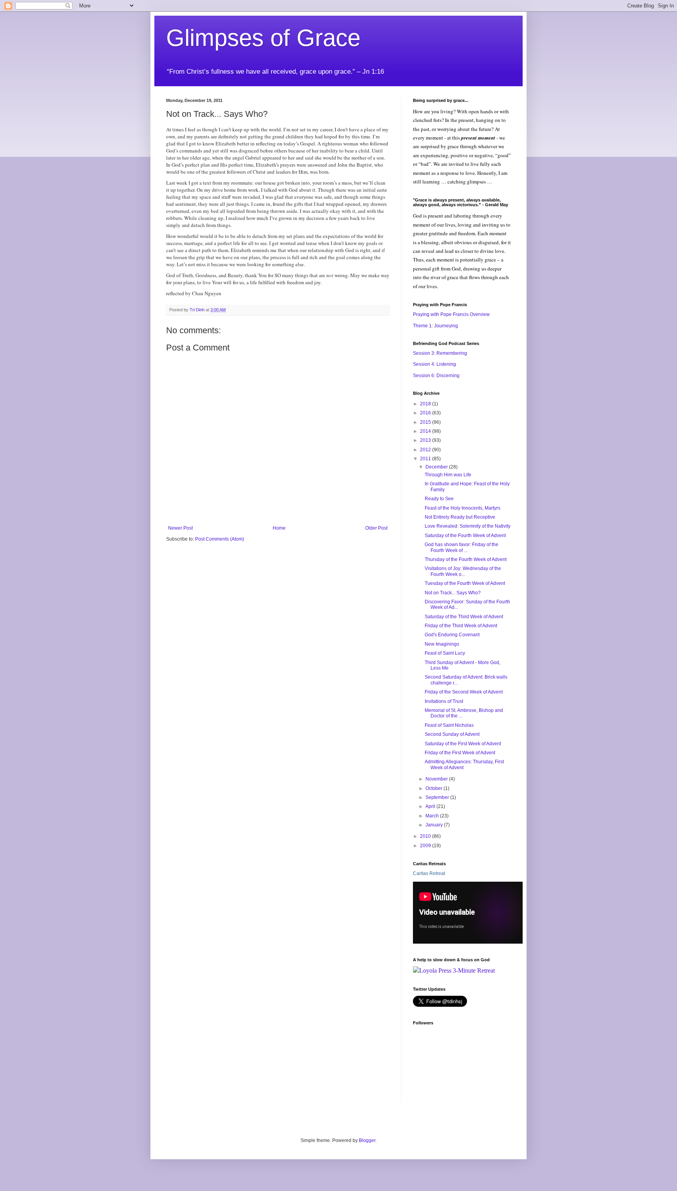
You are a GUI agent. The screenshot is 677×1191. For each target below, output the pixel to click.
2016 (426, 413)
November (437, 779)
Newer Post (180, 528)
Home (279, 528)
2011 (426, 458)
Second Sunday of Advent (452, 734)
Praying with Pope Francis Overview (451, 314)
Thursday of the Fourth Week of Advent (466, 559)
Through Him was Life (448, 474)
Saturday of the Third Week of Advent (464, 616)
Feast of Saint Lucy (445, 653)
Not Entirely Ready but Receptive (460, 517)
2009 (426, 845)
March (432, 816)
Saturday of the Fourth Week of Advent (465, 535)
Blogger (367, 1140)
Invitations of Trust (444, 701)
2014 (426, 431)
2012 (426, 449)
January (434, 825)
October (434, 788)
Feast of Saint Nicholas (449, 725)
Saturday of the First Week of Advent (463, 743)
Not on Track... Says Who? (453, 593)
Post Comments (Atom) (219, 539)
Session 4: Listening (434, 364)
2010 (426, 836)
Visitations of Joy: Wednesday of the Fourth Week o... (463, 571)
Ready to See (439, 498)
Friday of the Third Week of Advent (461, 625)
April (430, 806)
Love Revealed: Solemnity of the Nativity (467, 526)
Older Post (376, 528)
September (437, 797)
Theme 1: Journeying (435, 326)
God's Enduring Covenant (452, 634)
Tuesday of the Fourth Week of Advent (465, 583)
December (437, 467)
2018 (426, 404)
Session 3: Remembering (440, 353)
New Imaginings (442, 644)
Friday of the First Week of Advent (460, 752)
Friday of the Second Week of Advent (464, 692)
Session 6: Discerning (436, 375)
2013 (426, 440)
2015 (426, 422)
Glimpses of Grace (263, 38)
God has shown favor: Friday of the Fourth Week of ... (461, 547)
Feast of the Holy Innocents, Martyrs (462, 508)
